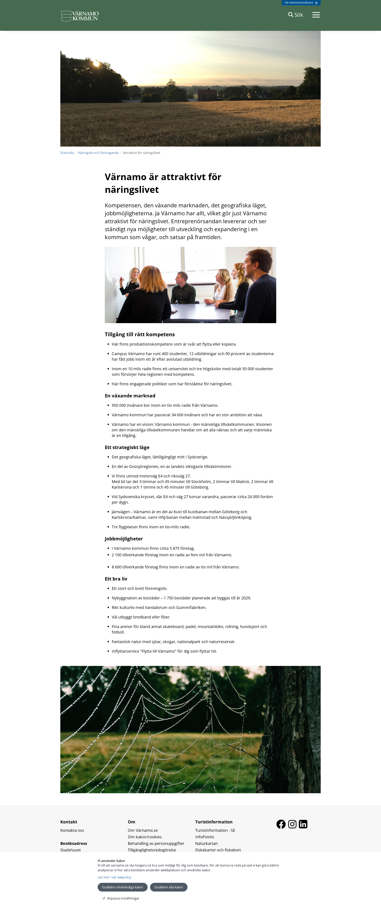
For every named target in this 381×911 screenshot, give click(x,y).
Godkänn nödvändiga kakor (122, 887)
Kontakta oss (72, 830)
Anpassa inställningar (123, 898)
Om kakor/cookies (145, 837)
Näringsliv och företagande (98, 153)
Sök (298, 14)
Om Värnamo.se (143, 830)
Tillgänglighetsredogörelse (152, 850)
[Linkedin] (303, 827)
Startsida (67, 153)
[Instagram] (293, 827)
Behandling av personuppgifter (156, 843)
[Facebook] (282, 827)
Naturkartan (206, 843)
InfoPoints (204, 837)
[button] (316, 14)
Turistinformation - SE (215, 830)
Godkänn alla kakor (168, 887)
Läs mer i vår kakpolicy (114, 877)
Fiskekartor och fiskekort (218, 850)
